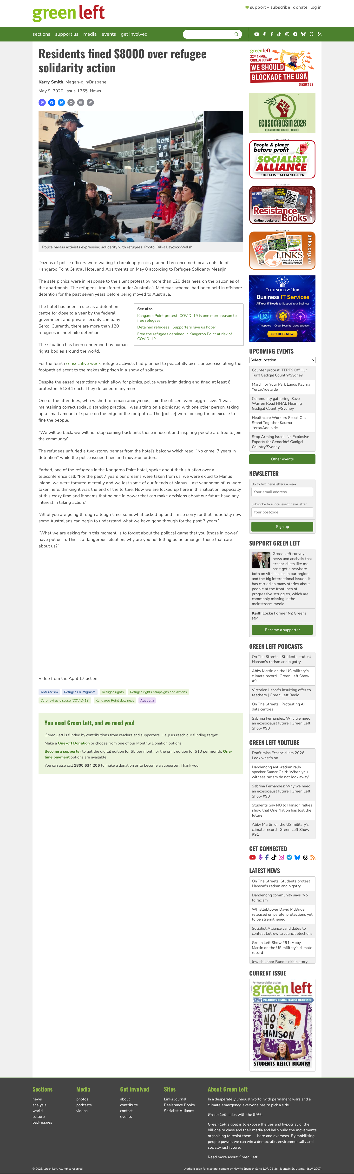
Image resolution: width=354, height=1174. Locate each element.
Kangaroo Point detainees (115, 700)
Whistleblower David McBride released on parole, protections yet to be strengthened (282, 900)
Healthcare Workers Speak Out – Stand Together (280, 420)
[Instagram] (281, 857)
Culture (39, 1116)
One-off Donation (74, 743)
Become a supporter (63, 751)
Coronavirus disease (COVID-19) (64, 700)
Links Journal (175, 1099)
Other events (282, 459)
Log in (315, 7)
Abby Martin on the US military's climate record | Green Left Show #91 (280, 676)
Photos (82, 1099)
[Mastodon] (42, 102)
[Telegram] (289, 857)
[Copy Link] (90, 102)
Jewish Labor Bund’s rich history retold (280, 950)
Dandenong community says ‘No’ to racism (280, 883)
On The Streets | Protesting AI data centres (278, 707)
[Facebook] (51, 102)
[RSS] (312, 857)
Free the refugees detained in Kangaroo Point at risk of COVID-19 (184, 336)
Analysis (39, 1105)
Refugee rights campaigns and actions (158, 692)
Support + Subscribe (270, 7)
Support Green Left (274, 543)
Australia (147, 700)
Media (90, 34)
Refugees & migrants (80, 692)
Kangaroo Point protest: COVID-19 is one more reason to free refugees (187, 318)
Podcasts (84, 1105)
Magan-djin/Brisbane (86, 82)
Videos (82, 1110)
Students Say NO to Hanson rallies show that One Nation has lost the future (282, 810)
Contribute (129, 1105)
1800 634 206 (87, 765)
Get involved (134, 34)
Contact (126, 1110)
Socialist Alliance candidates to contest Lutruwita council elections (282, 917)
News (95, 91)
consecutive (77, 363)
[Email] (80, 102)
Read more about (232, 1157)
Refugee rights (113, 692)
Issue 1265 (77, 91)
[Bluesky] (61, 102)
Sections (41, 34)
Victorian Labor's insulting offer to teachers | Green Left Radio (281, 692)
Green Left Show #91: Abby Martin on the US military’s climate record (282, 933)
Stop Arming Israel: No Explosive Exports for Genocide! (280, 439)
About (125, 1099)
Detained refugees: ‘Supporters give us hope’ (176, 327)
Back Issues (42, 1122)
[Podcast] (260, 857)
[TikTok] (273, 857)
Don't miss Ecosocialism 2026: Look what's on (278, 755)
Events (109, 34)
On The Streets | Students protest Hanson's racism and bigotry (281, 659)
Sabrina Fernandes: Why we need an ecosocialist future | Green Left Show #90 (281, 723)
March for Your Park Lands (274, 384)
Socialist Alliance (179, 1110)
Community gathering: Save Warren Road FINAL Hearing (277, 401)
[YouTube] (252, 857)
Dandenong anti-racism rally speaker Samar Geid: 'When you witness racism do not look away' (280, 772)
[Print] (71, 102)
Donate (300, 7)
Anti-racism (49, 692)
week (95, 363)
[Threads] (305, 857)
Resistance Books (179, 1105)
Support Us (67, 34)
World (38, 1110)
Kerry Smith (51, 82)
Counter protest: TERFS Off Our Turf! (279, 373)
